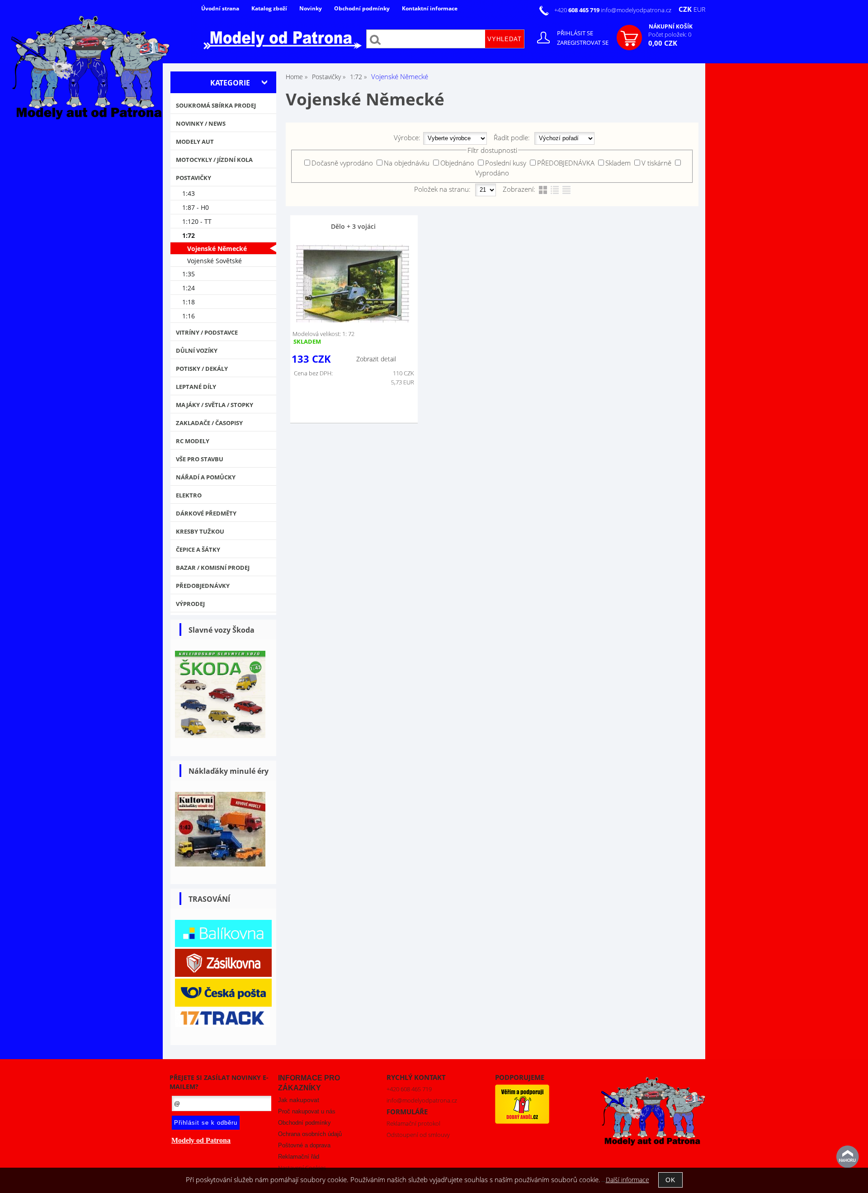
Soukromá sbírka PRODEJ (216, 105)
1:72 (188, 235)
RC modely (192, 441)
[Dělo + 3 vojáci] (352, 283)
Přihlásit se (575, 33)
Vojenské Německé (217, 248)
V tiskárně (656, 162)
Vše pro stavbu (199, 459)
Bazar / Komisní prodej (213, 567)
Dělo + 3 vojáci (353, 226)
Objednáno (457, 162)
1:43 (188, 193)
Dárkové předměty (206, 513)
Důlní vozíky (196, 350)
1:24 (188, 288)
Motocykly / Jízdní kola (214, 160)
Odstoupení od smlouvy (418, 1135)
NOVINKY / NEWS (201, 123)
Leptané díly (196, 387)
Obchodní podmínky (362, 8)
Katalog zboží (269, 8)
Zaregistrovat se (583, 42)
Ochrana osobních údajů (310, 1134)
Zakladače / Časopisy (209, 423)
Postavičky (193, 178)
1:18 (188, 302)
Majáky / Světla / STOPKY (214, 405)
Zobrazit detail (376, 359)
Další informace (627, 1179)
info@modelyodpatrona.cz (636, 10)
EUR (699, 9)
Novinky (310, 8)
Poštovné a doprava (304, 1145)
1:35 (188, 274)
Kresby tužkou (200, 531)
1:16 (188, 316)
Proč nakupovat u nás (306, 1111)
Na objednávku (406, 162)
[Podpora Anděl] (522, 1121)
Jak (298, 1100)
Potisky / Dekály (202, 369)
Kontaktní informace (430, 8)
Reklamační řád (298, 1156)
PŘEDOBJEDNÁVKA (565, 162)
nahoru (847, 1157)
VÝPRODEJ (190, 604)
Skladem (618, 162)
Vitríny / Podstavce (207, 332)
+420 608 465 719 (409, 1089)
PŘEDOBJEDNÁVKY (203, 586)
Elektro (189, 495)
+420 (577, 10)
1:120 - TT (197, 221)
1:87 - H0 (195, 207)
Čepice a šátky (198, 549)
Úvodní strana (220, 8)
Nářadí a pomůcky (206, 477)
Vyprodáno (492, 172)
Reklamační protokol (413, 1123)
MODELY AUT (195, 141)
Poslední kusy (505, 162)
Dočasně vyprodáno (342, 162)
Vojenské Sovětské (214, 260)
